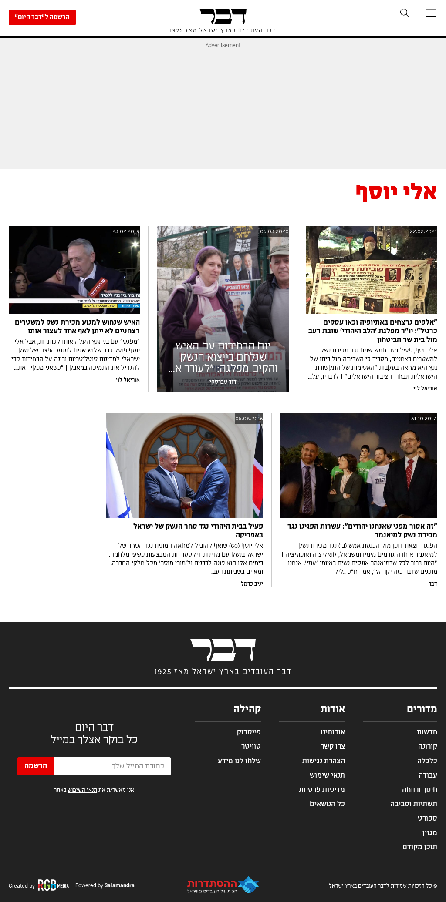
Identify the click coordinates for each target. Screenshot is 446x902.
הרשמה (35, 765)
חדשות (427, 732)
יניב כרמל (252, 584)
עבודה (428, 775)
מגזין (429, 832)
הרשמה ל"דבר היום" (42, 17)
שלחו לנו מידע (239, 761)
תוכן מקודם (419, 847)
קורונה (427, 746)
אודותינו (333, 732)
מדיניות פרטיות (322, 789)
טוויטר (251, 746)
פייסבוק (249, 732)
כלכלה (427, 761)
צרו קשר (333, 746)
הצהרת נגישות (323, 761)
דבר (433, 584)
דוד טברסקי (223, 382)
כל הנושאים (327, 804)
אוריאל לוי (425, 388)
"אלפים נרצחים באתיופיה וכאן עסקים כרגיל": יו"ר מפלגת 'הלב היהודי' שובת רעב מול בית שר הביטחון (372, 331)
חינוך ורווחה (419, 789)
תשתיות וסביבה (413, 804)
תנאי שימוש (327, 775)
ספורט (427, 818)
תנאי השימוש (82, 790)
